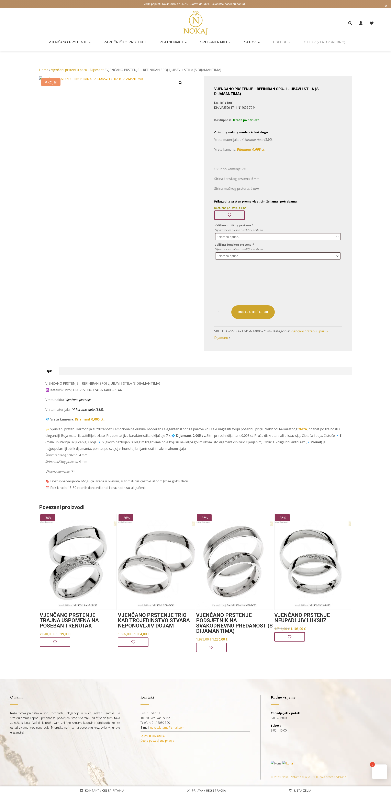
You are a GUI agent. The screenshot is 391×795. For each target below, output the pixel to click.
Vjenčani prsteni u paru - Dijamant (77, 70)
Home (43, 70)
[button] (180, 83)
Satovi (250, 42)
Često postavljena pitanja (157, 740)
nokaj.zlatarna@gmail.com (167, 727)
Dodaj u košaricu (253, 312)
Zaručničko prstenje (125, 42)
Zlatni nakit (172, 42)
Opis (49, 371)
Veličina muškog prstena (234, 225)
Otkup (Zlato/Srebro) (324, 42)
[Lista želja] (371, 23)
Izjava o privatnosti (153, 736)
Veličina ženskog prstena (234, 244)
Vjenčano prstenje (68, 42)
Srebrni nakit (214, 42)
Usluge (280, 42)
